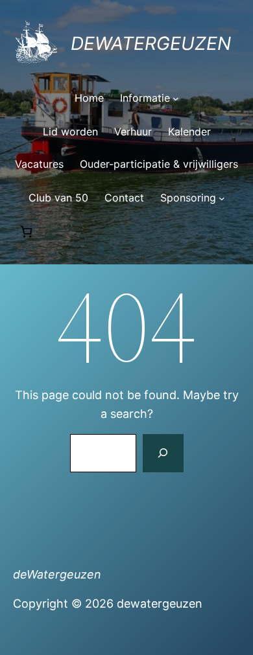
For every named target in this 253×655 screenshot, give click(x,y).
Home (89, 97)
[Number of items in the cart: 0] (26, 231)
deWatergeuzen (151, 43)
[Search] (163, 453)
